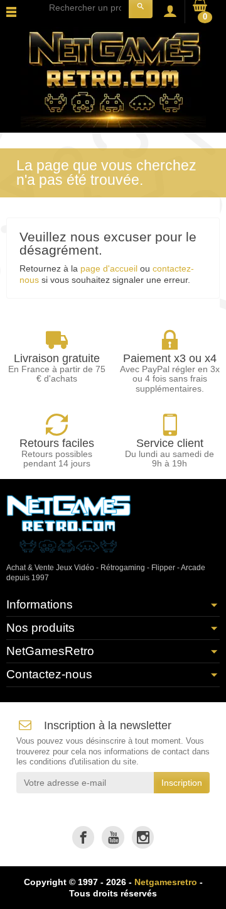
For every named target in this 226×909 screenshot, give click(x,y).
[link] (83, 837)
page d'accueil (108, 268)
